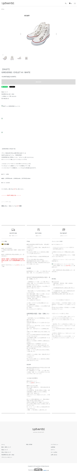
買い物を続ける (5, 98)
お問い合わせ (54, 454)
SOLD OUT (38, 82)
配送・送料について (6, 447)
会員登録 (53, 447)
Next (56, 34)
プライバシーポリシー (7, 457)
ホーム (3, 9)
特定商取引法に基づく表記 (8, 94)
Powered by (30, 470)
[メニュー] (74, 3)
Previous (21, 34)
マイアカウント (54, 444)
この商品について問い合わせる (9, 96)
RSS (27, 444)
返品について (5, 92)
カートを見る (54, 452)
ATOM (30, 444)
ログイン (53, 449)
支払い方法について (6, 452)
